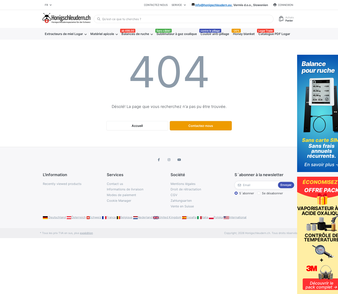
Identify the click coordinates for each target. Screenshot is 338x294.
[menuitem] (65, 33)
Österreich (78, 217)
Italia (205, 217)
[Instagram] (169, 159)
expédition (86, 233)
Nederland (145, 217)
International (237, 217)
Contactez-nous (156, 4)
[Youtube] (179, 159)
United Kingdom (170, 217)
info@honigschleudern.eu (213, 5)
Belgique (126, 217)
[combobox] (48, 5)
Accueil (137, 126)
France (111, 217)
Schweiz (95, 217)
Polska (218, 217)
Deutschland (57, 217)
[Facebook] (159, 159)
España (191, 217)
